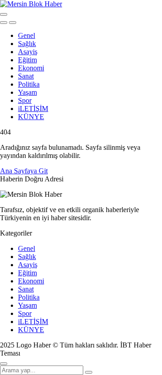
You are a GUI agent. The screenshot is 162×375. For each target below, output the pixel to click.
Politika (29, 84)
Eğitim (27, 60)
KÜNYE (31, 116)
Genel (26, 35)
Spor (25, 100)
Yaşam (27, 92)
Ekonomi (31, 68)
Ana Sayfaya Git (24, 171)
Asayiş (27, 52)
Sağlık (27, 43)
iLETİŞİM (33, 108)
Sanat (26, 76)
